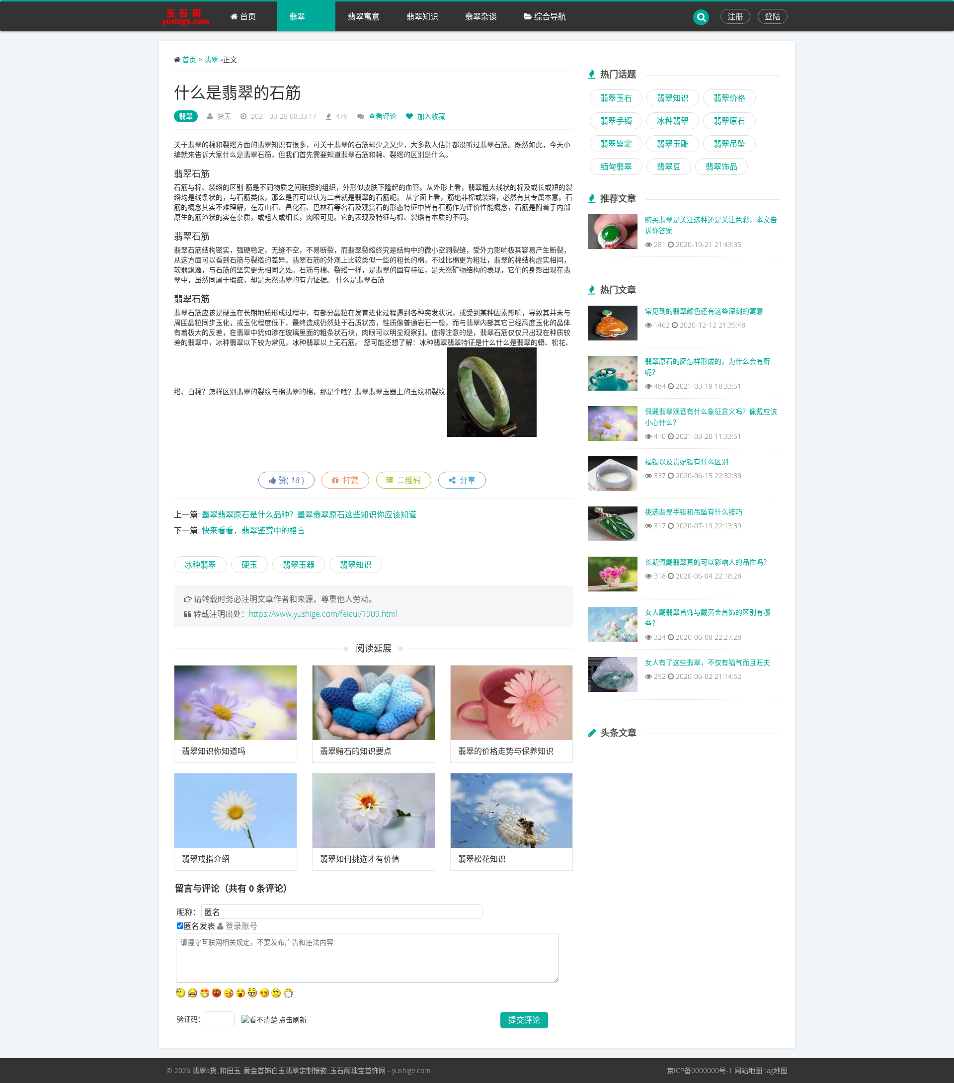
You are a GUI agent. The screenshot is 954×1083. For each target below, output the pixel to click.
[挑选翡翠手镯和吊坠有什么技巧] (612, 526)
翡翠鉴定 (616, 143)
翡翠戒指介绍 (206, 858)
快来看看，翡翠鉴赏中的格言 (253, 530)
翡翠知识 (422, 16)
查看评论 (383, 116)
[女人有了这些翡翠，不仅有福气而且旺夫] (612, 677)
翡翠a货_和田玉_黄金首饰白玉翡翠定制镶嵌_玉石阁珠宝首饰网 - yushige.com (311, 1070)
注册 (735, 16)
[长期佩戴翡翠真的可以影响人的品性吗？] (612, 576)
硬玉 (249, 564)
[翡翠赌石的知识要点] (374, 703)
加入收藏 (430, 116)
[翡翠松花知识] (512, 810)
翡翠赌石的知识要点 (356, 751)
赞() (290, 480)
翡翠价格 (729, 97)
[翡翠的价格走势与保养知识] (512, 703)
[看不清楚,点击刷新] (274, 1020)
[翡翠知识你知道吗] (235, 703)
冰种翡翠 (200, 564)
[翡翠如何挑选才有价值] (374, 810)
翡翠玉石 (616, 97)
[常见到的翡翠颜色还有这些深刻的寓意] (612, 325)
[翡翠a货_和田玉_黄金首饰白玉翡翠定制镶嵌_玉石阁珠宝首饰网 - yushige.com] (188, 16)
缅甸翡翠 (616, 166)
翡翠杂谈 (481, 16)
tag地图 (776, 1070)
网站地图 (748, 1070)
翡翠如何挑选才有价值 (359, 858)
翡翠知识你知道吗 (213, 751)
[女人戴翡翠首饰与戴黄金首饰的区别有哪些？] (612, 627)
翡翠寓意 (364, 16)
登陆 (773, 16)
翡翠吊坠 (729, 143)
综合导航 (549, 16)
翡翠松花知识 (482, 858)
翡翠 (297, 16)
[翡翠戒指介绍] (235, 810)
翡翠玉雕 (673, 143)
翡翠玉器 (299, 564)
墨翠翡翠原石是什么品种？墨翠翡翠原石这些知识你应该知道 (309, 514)
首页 (247, 16)
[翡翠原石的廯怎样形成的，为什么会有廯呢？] (612, 376)
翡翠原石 (729, 120)
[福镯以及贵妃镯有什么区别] (612, 476)
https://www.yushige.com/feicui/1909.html (323, 613)
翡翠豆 (669, 166)
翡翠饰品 (721, 166)
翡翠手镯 (616, 120)
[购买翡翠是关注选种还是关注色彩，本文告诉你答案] (612, 234)
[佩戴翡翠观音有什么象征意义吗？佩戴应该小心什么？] (612, 426)
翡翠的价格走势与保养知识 (506, 751)
